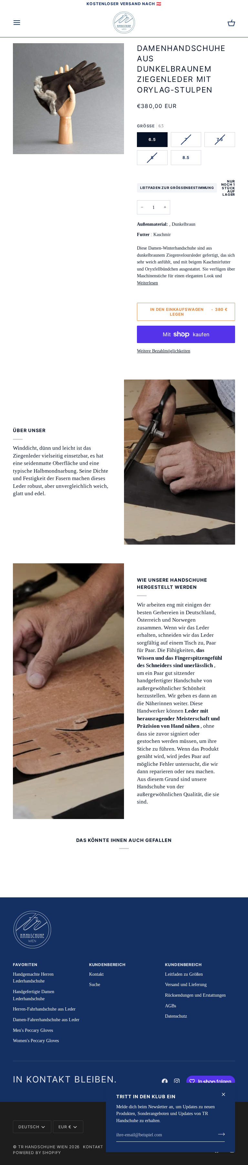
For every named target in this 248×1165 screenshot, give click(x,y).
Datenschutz (176, 1016)
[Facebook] (165, 1081)
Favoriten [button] (25, 964)
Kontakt (96, 974)
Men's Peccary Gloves (33, 1030)
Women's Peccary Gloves (36, 1040)
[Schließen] (226, 1094)
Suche (94, 984)
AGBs (170, 1005)
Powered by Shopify (37, 1152)
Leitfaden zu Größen (184, 974)
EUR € (64, 1126)
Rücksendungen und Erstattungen (195, 995)
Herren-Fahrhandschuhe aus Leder (44, 1009)
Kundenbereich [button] (107, 964)
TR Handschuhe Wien (43, 1146)
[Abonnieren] (219, 1134)
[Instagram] (177, 1081)
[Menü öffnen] (22, 22)
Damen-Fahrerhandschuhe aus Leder (46, 1019)
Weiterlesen (147, 282)
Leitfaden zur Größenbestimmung (177, 188)
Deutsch (28, 1126)
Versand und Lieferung (186, 984)
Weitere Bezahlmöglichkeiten (163, 350)
